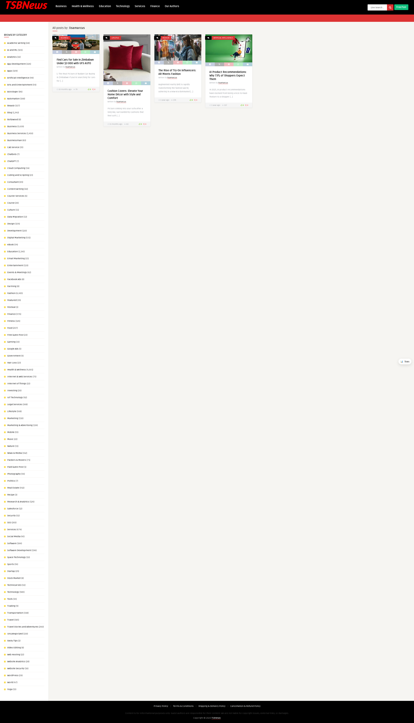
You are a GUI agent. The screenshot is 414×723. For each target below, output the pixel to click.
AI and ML (12, 50)
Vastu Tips (12, 640)
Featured (12, 300)
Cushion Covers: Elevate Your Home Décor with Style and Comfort (125, 94)
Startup (11, 571)
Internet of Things (16, 383)
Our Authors (172, 6)
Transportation (15, 612)
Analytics (12, 57)
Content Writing (15, 189)
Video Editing (14, 647)
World (10, 682)
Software (11, 543)
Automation (13, 98)
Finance (155, 6)
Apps (9, 70)
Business (61, 6)
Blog (9, 112)
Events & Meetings (17, 272)
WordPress (12, 675)
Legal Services (14, 404)
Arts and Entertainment (19, 84)
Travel (10, 619)
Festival (11, 307)
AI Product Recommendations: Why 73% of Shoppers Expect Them (228, 75)
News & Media (14, 453)
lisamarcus (70, 67)
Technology (123, 6)
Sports (10, 564)
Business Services (16, 133)
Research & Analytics (18, 501)
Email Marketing (16, 258)
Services (140, 6)
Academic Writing (16, 43)
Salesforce (12, 508)
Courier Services (15, 196)
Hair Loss (12, 362)
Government (14, 355)
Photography (14, 474)
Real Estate (13, 487)
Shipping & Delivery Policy (211, 706)
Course (11, 203)
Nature (10, 446)
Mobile (10, 432)
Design (11, 223)
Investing (12, 390)
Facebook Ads (14, 279)
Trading (11, 606)
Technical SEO (14, 585)
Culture (11, 209)
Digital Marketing (16, 237)
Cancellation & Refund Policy (245, 706)
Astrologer (12, 91)
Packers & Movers (16, 460)
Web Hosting (13, 654)
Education (105, 6)
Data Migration (15, 216)
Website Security (15, 668)
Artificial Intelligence (18, 77)
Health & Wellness (83, 6)
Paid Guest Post (15, 467)
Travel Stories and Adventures (22, 626)
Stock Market (14, 578)
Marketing (12, 418)
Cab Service (13, 147)
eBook (10, 244)
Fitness (11, 321)
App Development (16, 64)
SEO (9, 522)
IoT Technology (15, 397)
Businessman (14, 140)
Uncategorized (15, 633)
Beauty (11, 105)
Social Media (13, 536)
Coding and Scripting (18, 175)
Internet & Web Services (19, 376)
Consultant (13, 182)
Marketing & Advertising (20, 425)
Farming (11, 286)
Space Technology (16, 557)
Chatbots (11, 154)
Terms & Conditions (183, 706)
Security (11, 515)
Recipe (10, 494)
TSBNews (216, 718)
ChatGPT (11, 161)
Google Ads (12, 348)
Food (9, 328)
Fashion (11, 293)
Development (14, 230)
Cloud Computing (16, 168)
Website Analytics (16, 661)
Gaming (11, 341)
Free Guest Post (15, 335)
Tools (10, 599)
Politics (11, 480)
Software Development (19, 550)
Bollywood (12, 119)
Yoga (9, 689)
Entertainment (15, 265)
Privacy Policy (161, 706)
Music (10, 439)
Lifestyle (11, 411)
